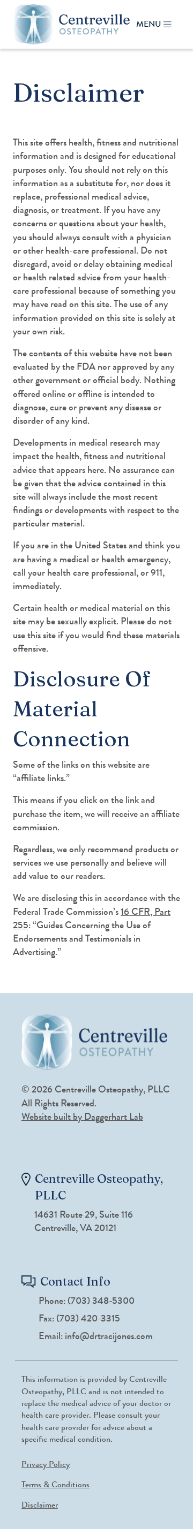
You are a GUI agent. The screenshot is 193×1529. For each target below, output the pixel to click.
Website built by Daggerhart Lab (82, 1116)
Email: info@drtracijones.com (96, 1336)
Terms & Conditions (55, 1484)
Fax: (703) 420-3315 (79, 1318)
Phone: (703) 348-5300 (87, 1301)
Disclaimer (39, 1505)
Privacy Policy (45, 1464)
